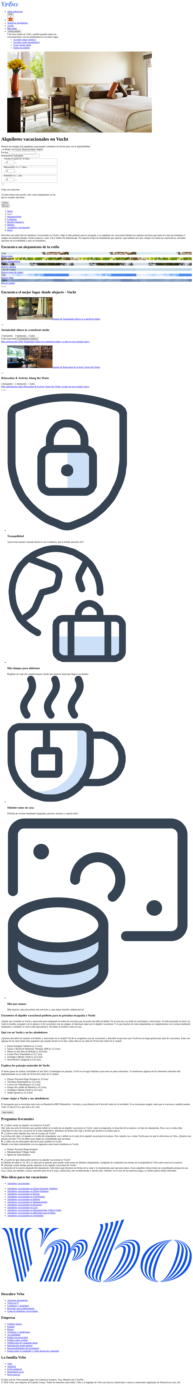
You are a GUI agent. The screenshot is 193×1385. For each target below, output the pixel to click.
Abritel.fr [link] (11, 1366)
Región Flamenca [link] (15, 222)
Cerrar (5, 203)
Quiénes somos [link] (14, 1324)
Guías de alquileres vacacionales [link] (22, 1311)
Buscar (5, 206)
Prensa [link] (10, 1329)
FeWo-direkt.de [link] (14, 1369)
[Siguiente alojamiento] (5, 390)
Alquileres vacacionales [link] (18, 227)
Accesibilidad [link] (13, 1334)
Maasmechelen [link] (14, 216)
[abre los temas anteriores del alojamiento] (2, 286)
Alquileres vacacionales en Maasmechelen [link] (27, 1202)
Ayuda (10, 25)
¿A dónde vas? (8, 149)
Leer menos (7, 1112)
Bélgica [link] (10, 224)
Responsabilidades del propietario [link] (23, 1348)
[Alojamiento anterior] (2, 390)
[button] (96, 1177)
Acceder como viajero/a (24, 39)
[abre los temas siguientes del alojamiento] (5, 286)
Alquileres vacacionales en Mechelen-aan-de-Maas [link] (31, 1213)
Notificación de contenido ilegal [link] (22, 1343)
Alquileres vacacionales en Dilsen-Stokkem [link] (28, 1191)
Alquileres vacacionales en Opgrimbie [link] (25, 1215)
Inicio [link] (10, 211)
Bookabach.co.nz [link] (15, 1372)
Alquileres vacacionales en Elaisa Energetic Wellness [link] (32, 1188)
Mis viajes (12, 28)
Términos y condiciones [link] (18, 1332)
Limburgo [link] (12, 219)
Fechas (4, 152)
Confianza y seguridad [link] (18, 1305)
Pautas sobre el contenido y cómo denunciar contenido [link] (33, 1351)
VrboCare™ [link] (13, 1303)
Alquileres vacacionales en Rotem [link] (23, 1194)
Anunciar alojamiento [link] (17, 1300)
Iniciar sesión (14, 31)
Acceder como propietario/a (26, 42)
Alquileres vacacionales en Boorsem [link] (24, 1204)
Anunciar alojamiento (17, 23)
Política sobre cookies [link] (17, 1340)
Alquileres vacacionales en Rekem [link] (23, 1199)
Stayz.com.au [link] (13, 1374)
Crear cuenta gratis (22, 45)
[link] (38, 47)
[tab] (18, 1183)
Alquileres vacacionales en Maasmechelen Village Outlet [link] (34, 1210)
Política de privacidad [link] (17, 1337)
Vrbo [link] (9, 1363)
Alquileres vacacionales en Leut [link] (22, 1207)
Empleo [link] (11, 1326)
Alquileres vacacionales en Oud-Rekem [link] (26, 1196)
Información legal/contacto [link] (20, 1345)
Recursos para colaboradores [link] (21, 1308)
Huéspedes (6, 155)
